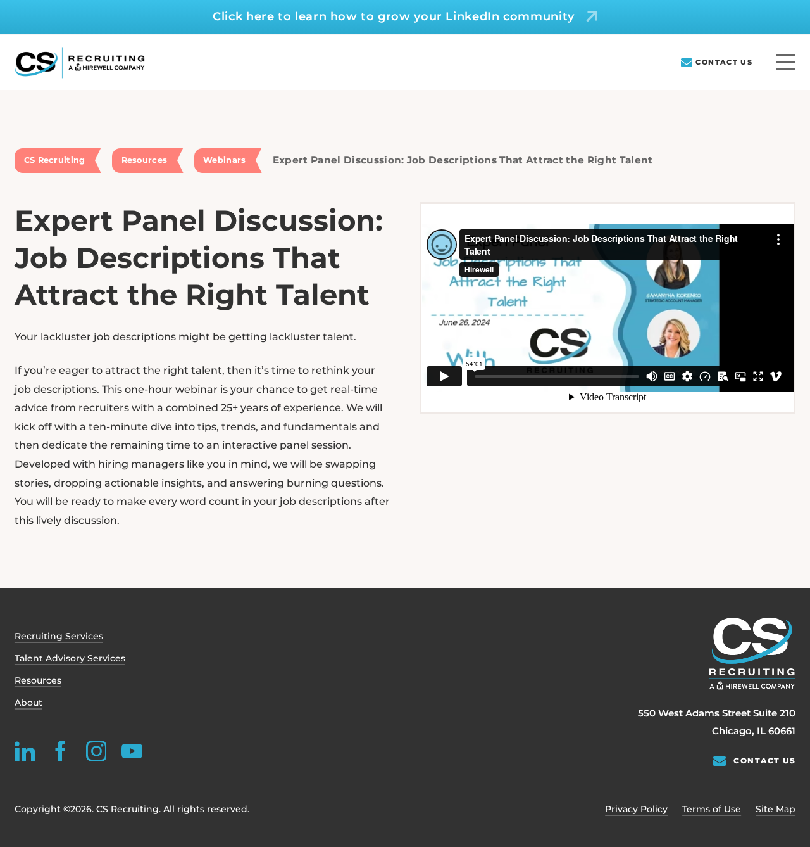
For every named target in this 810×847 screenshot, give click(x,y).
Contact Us (723, 62)
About (28, 702)
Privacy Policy (636, 809)
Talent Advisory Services (70, 658)
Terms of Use (711, 809)
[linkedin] (25, 751)
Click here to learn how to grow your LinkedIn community (394, 16)
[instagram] (95, 751)
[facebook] (60, 751)
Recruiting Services (59, 636)
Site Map (775, 809)
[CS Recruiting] (80, 63)
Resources (38, 680)
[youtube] (131, 751)
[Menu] (785, 62)
